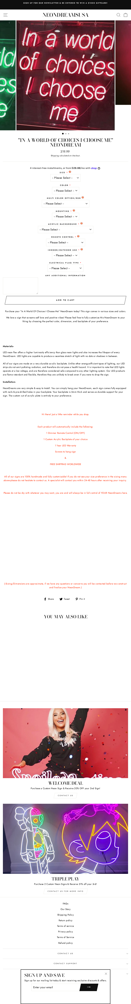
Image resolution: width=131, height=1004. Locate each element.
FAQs (65, 903)
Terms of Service (65, 937)
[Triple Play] (65, 839)
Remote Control (62, 237)
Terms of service (65, 926)
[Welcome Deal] (65, 743)
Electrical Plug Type (64, 263)
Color (64, 185)
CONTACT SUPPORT (65, 963)
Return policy (65, 920)
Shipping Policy (65, 914)
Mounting (62, 211)
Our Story (65, 909)
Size (62, 172)
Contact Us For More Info (66, 891)
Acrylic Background (62, 224)
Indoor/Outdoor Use (62, 250)
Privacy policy (65, 931)
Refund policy (65, 943)
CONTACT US (65, 953)
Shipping (55, 155)
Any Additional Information (65, 275)
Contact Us (65, 795)
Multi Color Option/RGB (64, 198)
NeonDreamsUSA (65, 15)
